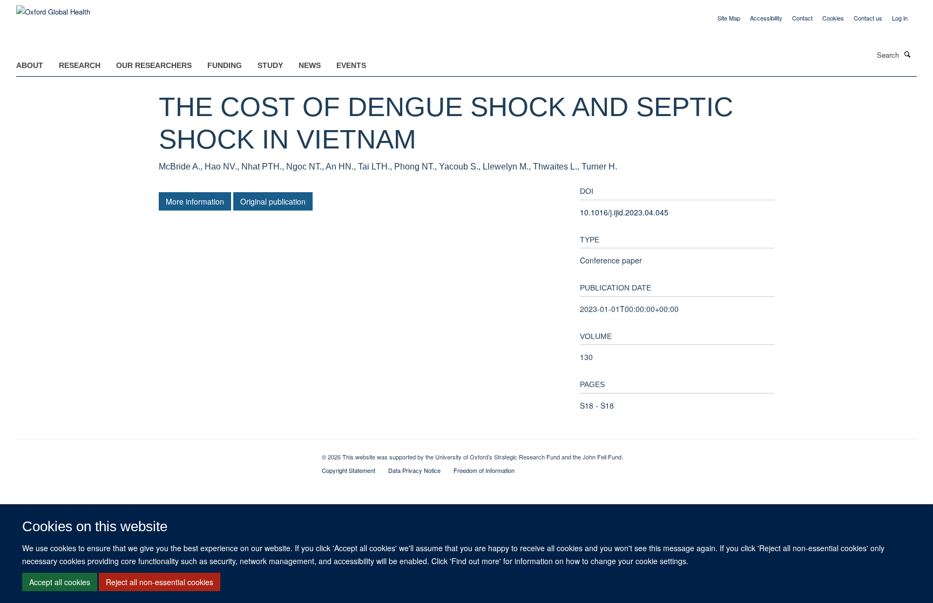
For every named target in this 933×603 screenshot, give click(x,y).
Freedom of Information (484, 470)
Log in (900, 17)
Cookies (833, 17)
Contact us (868, 17)
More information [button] (195, 201)
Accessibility (766, 17)
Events (351, 65)
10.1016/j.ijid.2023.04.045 (624, 212)
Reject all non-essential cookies (159, 582)
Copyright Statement (348, 470)
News (310, 65)
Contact (802, 17)
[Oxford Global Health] (53, 8)
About (29, 65)
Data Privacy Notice (414, 470)
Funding (224, 65)
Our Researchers (154, 65)
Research (79, 65)
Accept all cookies (59, 582)
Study (270, 65)
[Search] (908, 54)
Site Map (729, 17)
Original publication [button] (273, 201)
